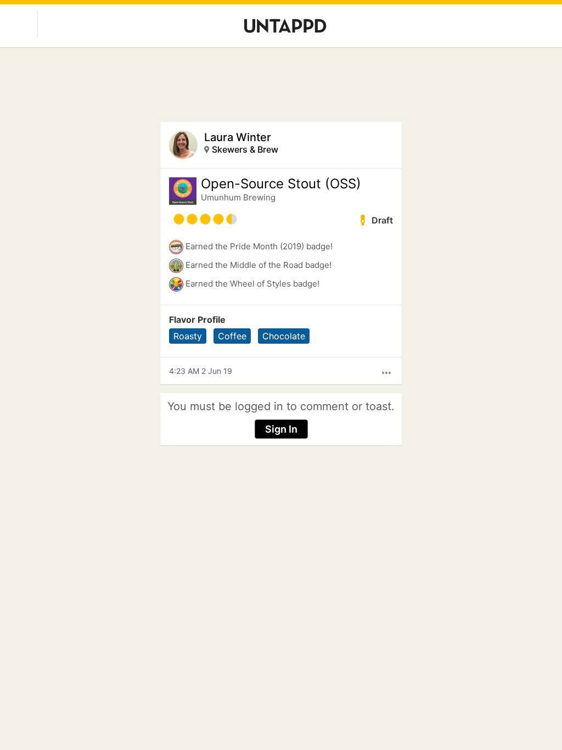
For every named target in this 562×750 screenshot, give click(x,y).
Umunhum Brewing (238, 197)
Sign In (281, 429)
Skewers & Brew (245, 149)
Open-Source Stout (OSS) (281, 184)
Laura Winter (237, 137)
